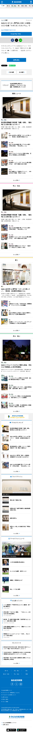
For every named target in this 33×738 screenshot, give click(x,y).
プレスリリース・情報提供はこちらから (11, 692)
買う (19, 5)
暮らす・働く (24, 5)
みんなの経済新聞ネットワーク (16, 717)
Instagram (21, 684)
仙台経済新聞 (16, 2)
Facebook (12, 684)
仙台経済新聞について (7, 690)
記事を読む (16, 60)
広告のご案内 (5, 699)
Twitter (16, 684)
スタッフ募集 (5, 701)
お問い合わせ (5, 697)
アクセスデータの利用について (9, 694)
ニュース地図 (4, 20)
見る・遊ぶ (13, 5)
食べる (8, 5)
